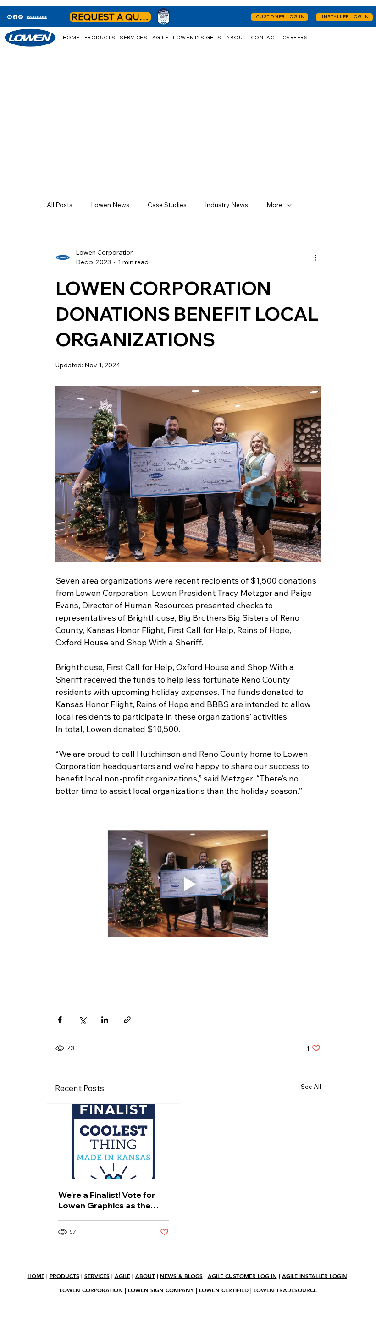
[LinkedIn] (20, 17)
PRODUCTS (64, 1275)
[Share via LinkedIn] (104, 1020)
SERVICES (97, 1275)
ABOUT (145, 1275)
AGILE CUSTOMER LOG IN (242, 1275)
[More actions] (315, 257)
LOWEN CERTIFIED (224, 1290)
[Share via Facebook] (59, 1020)
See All (311, 1086)
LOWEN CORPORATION (91, 1290)
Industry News (226, 205)
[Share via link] (127, 1020)
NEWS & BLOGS (181, 1275)
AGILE (122, 1275)
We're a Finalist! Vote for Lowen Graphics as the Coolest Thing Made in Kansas (106, 1200)
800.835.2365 (37, 17)
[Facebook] (15, 17)
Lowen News (110, 205)
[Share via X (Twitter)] (82, 1020)
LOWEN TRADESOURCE (285, 1290)
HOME (36, 1275)
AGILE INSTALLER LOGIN (314, 1275)
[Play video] (188, 883)
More (274, 205)
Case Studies (167, 205)
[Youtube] (9, 17)
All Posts (59, 205)
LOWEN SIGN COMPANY (161, 1290)
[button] (99, 37)
